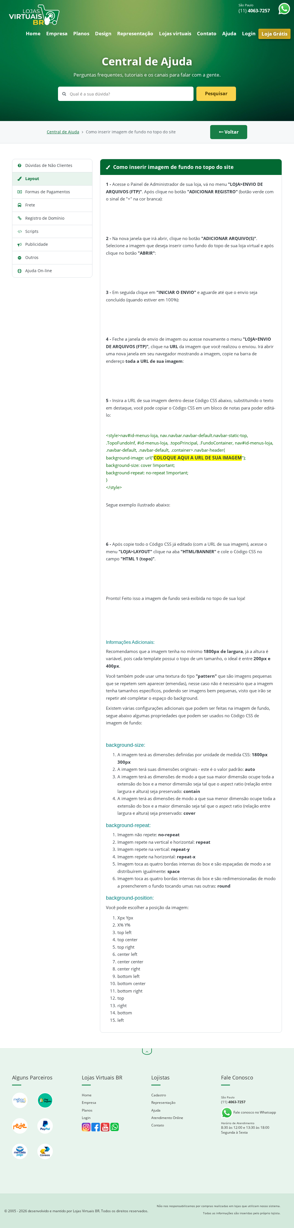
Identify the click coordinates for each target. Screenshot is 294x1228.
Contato (206, 33)
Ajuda (229, 33)
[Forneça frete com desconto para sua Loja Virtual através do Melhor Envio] (20, 1111)
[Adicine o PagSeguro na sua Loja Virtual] (45, 1111)
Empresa (56, 33)
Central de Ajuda (63, 132)
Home (33, 33)
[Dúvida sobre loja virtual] (114, 1126)
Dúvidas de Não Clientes (48, 165)
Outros (31, 257)
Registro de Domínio (44, 218)
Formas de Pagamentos (47, 191)
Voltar (231, 132)
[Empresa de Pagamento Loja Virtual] (45, 1136)
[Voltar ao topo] (147, 1051)
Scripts (31, 231)
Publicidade (36, 244)
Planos (81, 33)
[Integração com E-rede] (20, 1136)
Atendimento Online (167, 1117)
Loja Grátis (274, 33)
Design (103, 33)
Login (249, 33)
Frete (30, 205)
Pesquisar (216, 93)
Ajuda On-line (38, 270)
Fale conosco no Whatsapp (254, 1112)
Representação (135, 33)
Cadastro (158, 1095)
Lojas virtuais (175, 33)
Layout (32, 178)
